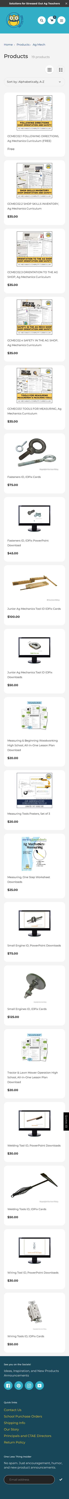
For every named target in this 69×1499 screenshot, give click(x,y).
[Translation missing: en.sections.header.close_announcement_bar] (66, 3)
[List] (60, 69)
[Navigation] (61, 20)
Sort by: (12, 81)
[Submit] (60, 1479)
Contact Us (12, 1410)
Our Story (11, 1429)
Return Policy (14, 1442)
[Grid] (49, 69)
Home (8, 44)
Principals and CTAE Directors (27, 1436)
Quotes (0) (66, 1121)
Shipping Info (14, 1423)
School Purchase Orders (23, 1416)
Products (23, 44)
